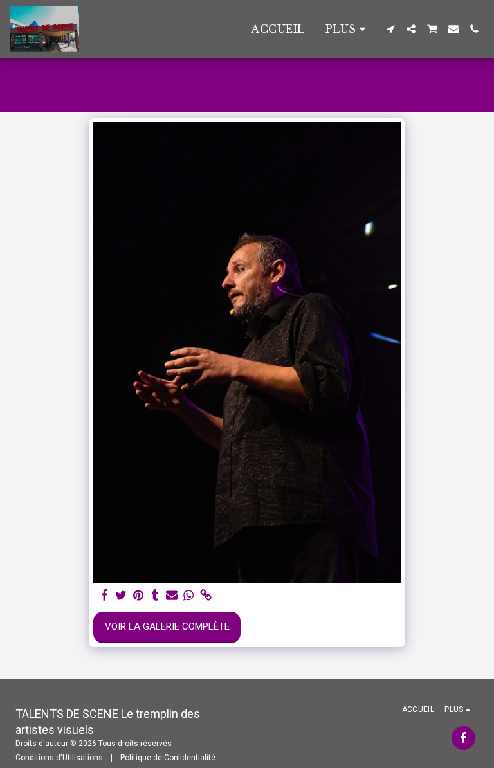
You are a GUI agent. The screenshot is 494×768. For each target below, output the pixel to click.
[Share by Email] (172, 595)
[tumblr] (155, 595)
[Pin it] (138, 595)
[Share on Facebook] (104, 595)
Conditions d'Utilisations (59, 757)
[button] (390, 29)
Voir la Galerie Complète (167, 626)
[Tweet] (121, 595)
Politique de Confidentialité (167, 757)
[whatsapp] (189, 595)
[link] (205, 595)
